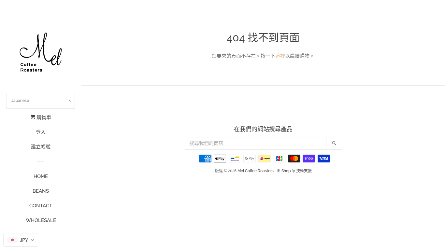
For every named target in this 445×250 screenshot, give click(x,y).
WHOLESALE (41, 220)
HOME (41, 176)
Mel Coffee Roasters (255, 171)
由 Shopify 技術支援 (294, 171)
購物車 (43, 117)
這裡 (280, 56)
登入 (41, 132)
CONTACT (40, 206)
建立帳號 (40, 147)
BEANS (41, 191)
